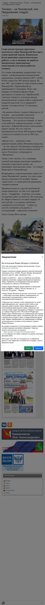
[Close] (42, 257)
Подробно (38, 348)
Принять (28, 348)
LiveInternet (14, 268)
